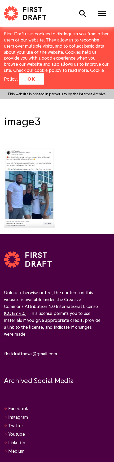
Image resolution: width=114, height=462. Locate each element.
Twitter (15, 425)
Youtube (16, 433)
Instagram (18, 416)
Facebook (18, 408)
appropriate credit (63, 320)
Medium (16, 450)
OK (31, 78)
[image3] (29, 187)
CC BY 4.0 (15, 313)
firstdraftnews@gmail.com (30, 353)
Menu (102, 13)
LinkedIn (16, 442)
